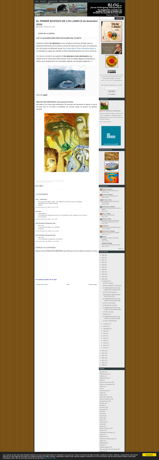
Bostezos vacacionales (106, 384)
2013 (103, 355)
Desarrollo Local (104, 401)
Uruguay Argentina (104, 447)
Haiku (101, 418)
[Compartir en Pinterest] (42, 186)
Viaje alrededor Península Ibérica (108, 449)
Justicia (102, 424)
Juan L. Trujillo (39, 199)
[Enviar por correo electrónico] (35, 186)
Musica (102, 426)
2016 (103, 279)
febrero (105, 345)
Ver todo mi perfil (105, 121)
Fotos (101, 413)
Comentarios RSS (52, 1)
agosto (105, 331)
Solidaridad (103, 443)
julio (104, 333)
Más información (50, 458)
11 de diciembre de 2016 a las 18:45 (47, 231)
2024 (103, 260)
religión (102, 441)
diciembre (106, 281)
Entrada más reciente (42, 284)
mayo (104, 338)
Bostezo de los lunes (49, 26)
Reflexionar (103, 436)
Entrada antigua (93, 284)
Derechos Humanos (105, 399)
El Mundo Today (106, 219)
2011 (103, 360)
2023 (103, 262)
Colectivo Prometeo (107, 194)
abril (104, 340)
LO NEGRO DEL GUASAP (110, 305)
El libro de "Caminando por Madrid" (110, 232)
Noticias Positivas (104, 428)
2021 (103, 267)
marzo (105, 343)
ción (101, 388)
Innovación (103, 422)
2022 (103, 264)
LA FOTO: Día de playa (109, 303)
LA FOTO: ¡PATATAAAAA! (110, 321)
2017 (103, 276)
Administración (104, 374)
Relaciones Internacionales (107, 438)
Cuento (102, 392)
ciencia (102, 386)
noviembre (106, 324)
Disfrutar (102, 403)
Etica (101, 411)
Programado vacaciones (106, 432)
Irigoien (104, 236)
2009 (103, 365)
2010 (103, 362)
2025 (103, 257)
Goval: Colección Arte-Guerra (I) (110, 196)
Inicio (36, 1)
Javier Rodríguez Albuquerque (44, 223)
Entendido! (149, 455)
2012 (103, 358)
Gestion (102, 415)
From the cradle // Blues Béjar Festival (111, 227)
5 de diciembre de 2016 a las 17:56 (46, 207)
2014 (103, 353)
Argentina (102, 376)
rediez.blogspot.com (118, 80)
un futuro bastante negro (84, 48)
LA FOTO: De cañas (108, 312)
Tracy (36, 211)
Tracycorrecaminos (107, 189)
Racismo (102, 434)
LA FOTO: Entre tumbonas (110, 292)
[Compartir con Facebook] (40, 186)
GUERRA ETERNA (107, 243)
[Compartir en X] (39, 186)
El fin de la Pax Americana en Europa (111, 244)
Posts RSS (43, 1)
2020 (103, 269)
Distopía (102, 405)
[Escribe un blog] (37, 186)
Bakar (101, 380)
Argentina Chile (104, 378)
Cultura (102, 394)
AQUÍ (45, 95)
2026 (103, 255)
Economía (102, 407)
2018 (103, 274)
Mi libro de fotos (64, 1)
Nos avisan (67, 48)
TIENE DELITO (107, 314)
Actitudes (102, 372)
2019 (103, 272)
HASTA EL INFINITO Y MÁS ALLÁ (112, 285)
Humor (101, 420)
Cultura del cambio (105, 397)
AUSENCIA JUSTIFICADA (108, 215)
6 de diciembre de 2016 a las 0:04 (46, 219)
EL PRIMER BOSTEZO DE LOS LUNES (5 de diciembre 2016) (67, 23)
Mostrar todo (121, 248)
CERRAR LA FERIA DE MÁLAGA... (110, 190)
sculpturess (105, 225)
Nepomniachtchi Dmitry (65, 102)
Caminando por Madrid (108, 206)
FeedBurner (113, 94)
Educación (102, 409)
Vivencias (102, 451)
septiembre (106, 328)
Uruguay (102, 445)
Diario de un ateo (106, 200)
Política (102, 430)
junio (104, 335)
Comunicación (103, 390)
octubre (105, 326)
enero (104, 347)
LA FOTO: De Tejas (108, 283)
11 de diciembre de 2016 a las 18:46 (47, 241)
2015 (103, 350)
